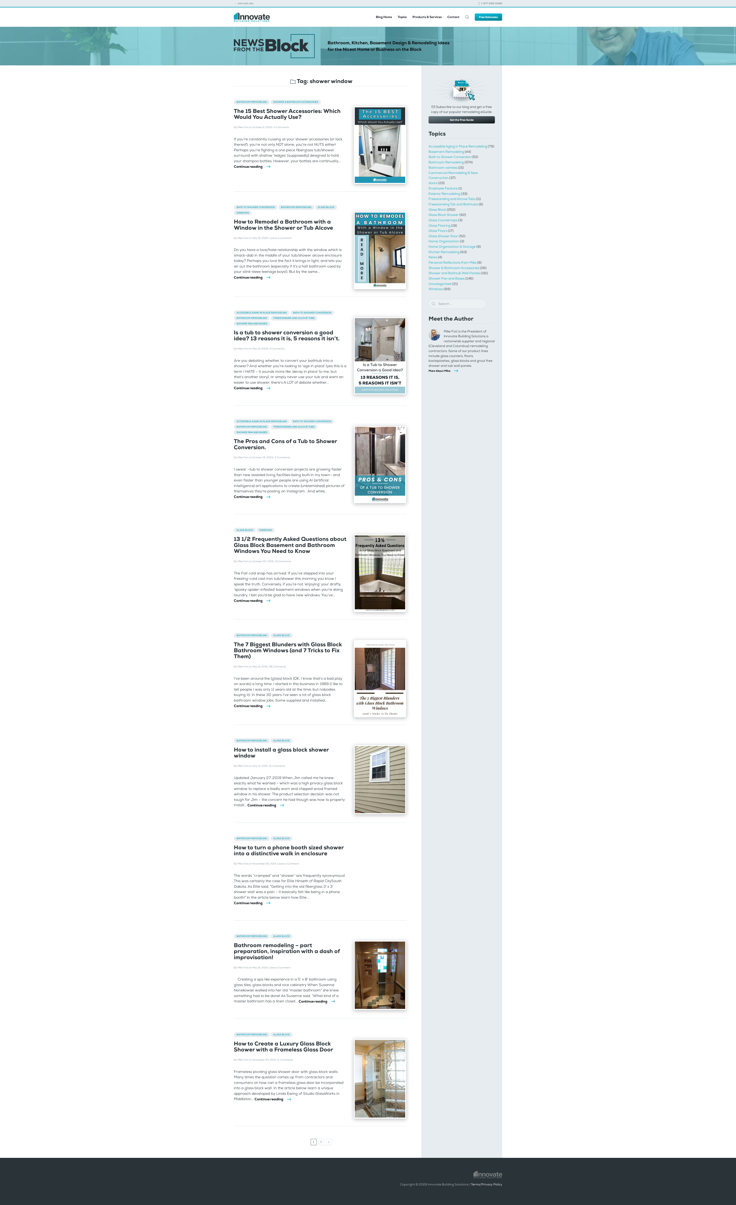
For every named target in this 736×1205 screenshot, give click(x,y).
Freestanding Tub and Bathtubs (453, 204)
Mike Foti (242, 127)
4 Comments (281, 127)
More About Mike (439, 371)
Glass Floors (438, 231)
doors (433, 183)
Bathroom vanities (443, 167)
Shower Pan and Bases (252, 323)
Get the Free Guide (461, 120)
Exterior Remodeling (444, 194)
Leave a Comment (281, 238)
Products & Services (427, 17)
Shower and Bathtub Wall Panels (454, 273)
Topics (402, 17)
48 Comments (277, 666)
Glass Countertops (443, 220)
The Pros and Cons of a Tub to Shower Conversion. (285, 444)
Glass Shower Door (443, 236)
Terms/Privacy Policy (486, 1184)
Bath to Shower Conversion (256, 207)
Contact (453, 17)
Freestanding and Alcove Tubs (294, 318)
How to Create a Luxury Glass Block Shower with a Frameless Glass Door (283, 1046)
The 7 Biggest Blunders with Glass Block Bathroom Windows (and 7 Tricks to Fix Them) (288, 650)
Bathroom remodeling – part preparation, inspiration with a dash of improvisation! (287, 951)
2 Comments (282, 457)
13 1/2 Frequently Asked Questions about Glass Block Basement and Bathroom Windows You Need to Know (290, 545)
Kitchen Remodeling (444, 252)
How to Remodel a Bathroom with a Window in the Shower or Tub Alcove (283, 224)
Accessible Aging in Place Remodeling (262, 312)
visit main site (245, 3)
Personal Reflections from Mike (452, 262)
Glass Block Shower (444, 215)
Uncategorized (440, 284)
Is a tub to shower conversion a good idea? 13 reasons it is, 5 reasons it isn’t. (287, 335)
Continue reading (248, 166)
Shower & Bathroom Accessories (295, 102)
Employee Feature (443, 188)
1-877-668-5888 (491, 3)
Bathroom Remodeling (252, 102)
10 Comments (277, 765)
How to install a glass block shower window (281, 752)
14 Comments (283, 561)
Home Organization (444, 241)
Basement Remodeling (446, 152)
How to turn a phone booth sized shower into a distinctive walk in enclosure (289, 850)
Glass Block (326, 207)
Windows (243, 212)
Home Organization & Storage (452, 246)
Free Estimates (488, 17)
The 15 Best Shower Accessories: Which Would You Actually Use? (287, 114)
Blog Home (384, 17)
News (433, 257)
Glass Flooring (439, 225)
